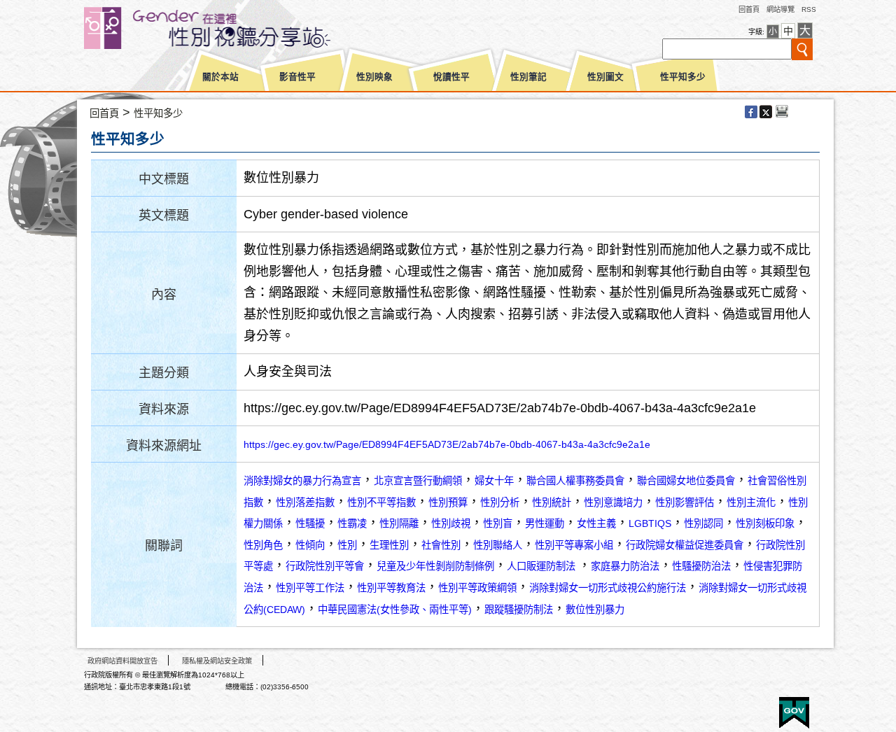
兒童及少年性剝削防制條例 (435, 566)
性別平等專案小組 (574, 545)
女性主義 (596, 523)
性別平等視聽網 (233, 28)
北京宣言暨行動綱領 (418, 480)
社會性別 (441, 545)
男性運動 (544, 523)
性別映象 (374, 77)
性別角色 (263, 545)
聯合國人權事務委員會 (575, 480)
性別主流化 (751, 502)
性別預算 (448, 502)
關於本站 (220, 77)
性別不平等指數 (381, 502)
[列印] (782, 112)
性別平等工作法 (310, 587)
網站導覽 (780, 9)
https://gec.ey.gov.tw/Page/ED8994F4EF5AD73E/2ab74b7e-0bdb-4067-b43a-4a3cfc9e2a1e (447, 444)
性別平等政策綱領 (477, 587)
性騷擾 (310, 523)
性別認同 (703, 523)
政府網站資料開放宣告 (123, 661)
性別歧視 (450, 523)
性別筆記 (528, 77)
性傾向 (310, 545)
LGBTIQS (650, 523)
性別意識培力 (613, 502)
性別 (347, 545)
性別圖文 (605, 77)
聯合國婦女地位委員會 (686, 480)
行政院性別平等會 (325, 566)
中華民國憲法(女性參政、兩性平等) (395, 609)
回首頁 (749, 9)
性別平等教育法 (391, 587)
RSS (809, 9)
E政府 (794, 713)
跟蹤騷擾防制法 (518, 609)
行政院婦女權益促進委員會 (684, 545)
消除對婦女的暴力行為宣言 (302, 480)
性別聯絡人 (497, 545)
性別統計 (551, 502)
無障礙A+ (741, 708)
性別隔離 (399, 523)
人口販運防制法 (542, 566)
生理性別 (389, 545)
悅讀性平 (451, 77)
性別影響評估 (684, 502)
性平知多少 (683, 77)
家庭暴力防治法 (625, 566)
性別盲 (497, 523)
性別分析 (499, 502)
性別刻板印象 (765, 523)
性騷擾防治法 (701, 566)
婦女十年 (494, 480)
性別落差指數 (305, 502)
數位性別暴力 (595, 609)
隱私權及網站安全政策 (217, 661)
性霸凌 (352, 523)
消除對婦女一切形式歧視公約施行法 (607, 587)
